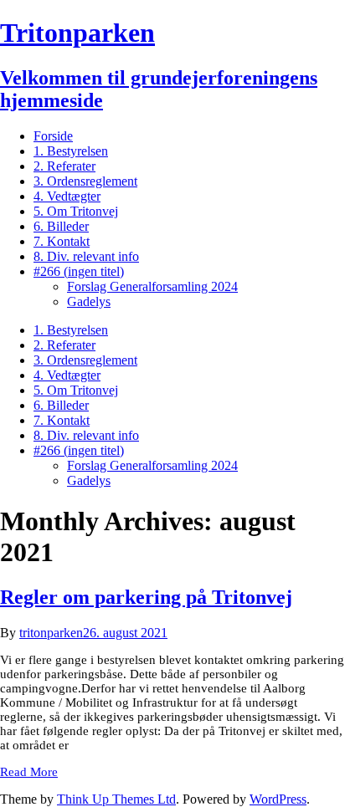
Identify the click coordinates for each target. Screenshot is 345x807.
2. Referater (64, 166)
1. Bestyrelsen (70, 151)
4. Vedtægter (66, 196)
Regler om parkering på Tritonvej (146, 597)
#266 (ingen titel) (78, 271)
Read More (29, 772)
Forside (53, 136)
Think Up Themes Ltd (116, 799)
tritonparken (51, 633)
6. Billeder (61, 226)
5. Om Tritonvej (75, 211)
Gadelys (89, 301)
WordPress (278, 799)
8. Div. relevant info (86, 256)
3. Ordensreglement (85, 181)
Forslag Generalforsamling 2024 (152, 286)
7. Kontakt (61, 241)
